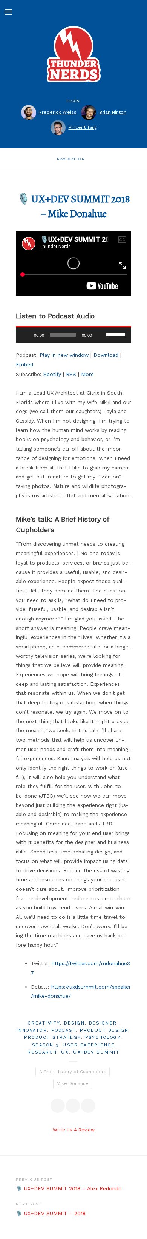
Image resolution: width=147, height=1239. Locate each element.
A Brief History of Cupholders (72, 1071)
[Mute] (100, 335)
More (87, 374)
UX (65, 1052)
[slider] (116, 334)
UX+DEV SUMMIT (96, 1052)
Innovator (31, 1030)
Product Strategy (52, 1037)
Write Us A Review (74, 1130)
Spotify (52, 374)
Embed (24, 364)
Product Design (104, 1030)
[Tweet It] (73, 1106)
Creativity (44, 1023)
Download (105, 355)
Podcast (63, 1030)
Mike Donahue (73, 1083)
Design (74, 1023)
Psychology (103, 1037)
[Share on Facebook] (58, 1106)
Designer (103, 1023)
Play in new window (64, 355)
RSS (71, 374)
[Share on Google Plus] (88, 1106)
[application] (73, 335)
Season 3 (45, 1045)
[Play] (25, 335)
